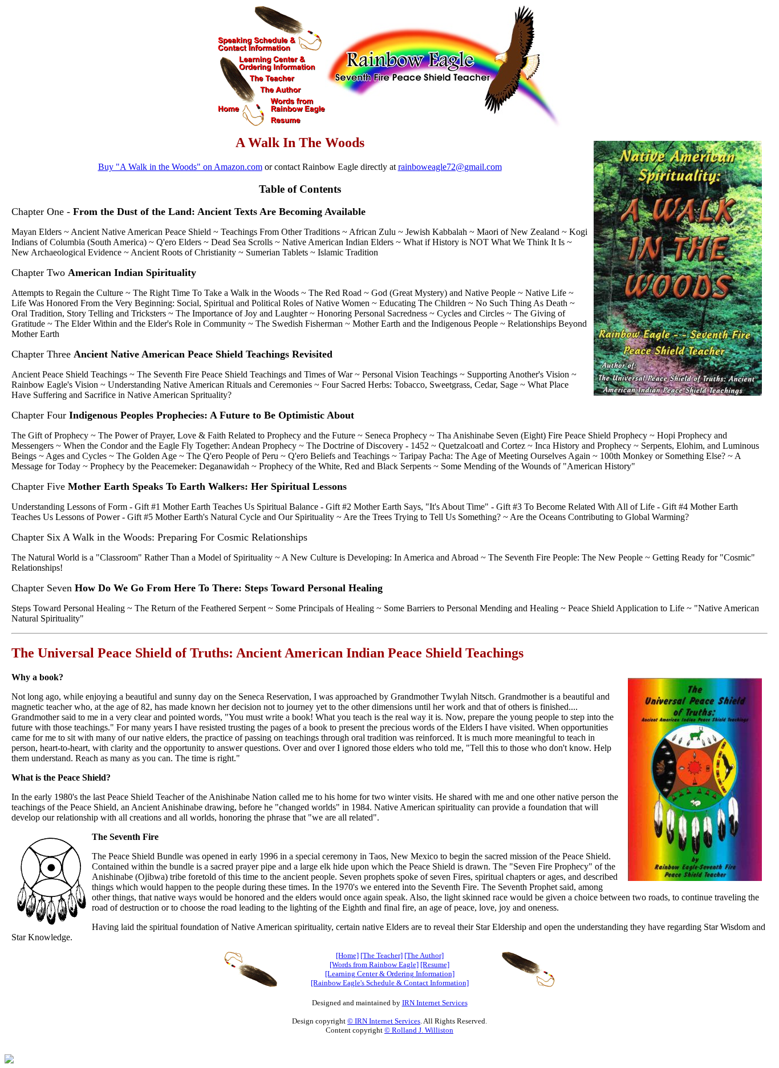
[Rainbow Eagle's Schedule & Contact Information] (390, 982)
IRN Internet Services (435, 1002)
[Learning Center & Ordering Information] (390, 973)
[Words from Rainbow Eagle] (374, 964)
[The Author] (424, 955)
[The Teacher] (381, 955)
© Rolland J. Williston (418, 1030)
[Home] (347, 955)
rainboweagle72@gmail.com (450, 167)
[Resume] (434, 964)
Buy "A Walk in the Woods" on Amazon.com (180, 167)
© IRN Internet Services (383, 1021)
